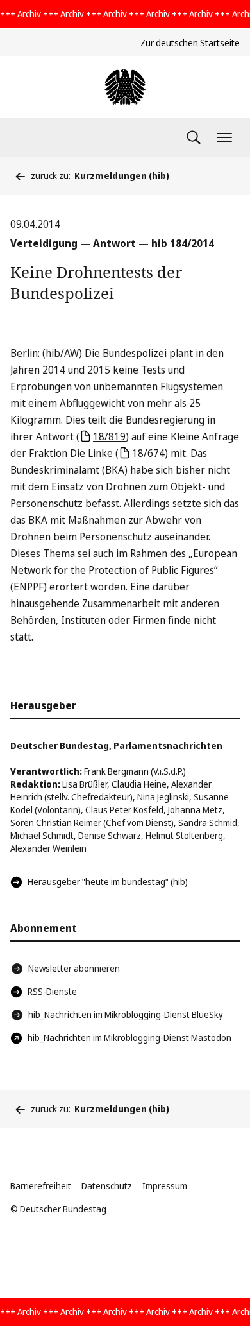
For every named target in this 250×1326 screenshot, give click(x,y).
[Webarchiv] (125, 87)
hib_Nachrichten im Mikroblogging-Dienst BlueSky (125, 1014)
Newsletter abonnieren (74, 968)
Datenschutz (106, 1186)
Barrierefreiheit (40, 1186)
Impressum (164, 1186)
